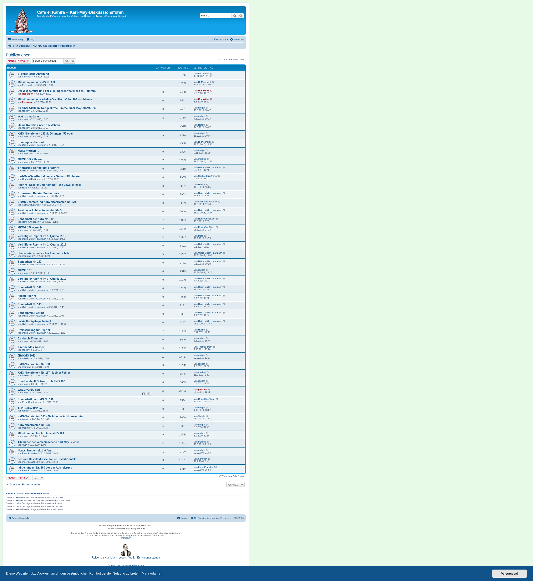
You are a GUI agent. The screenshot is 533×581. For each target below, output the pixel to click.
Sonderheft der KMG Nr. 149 (36, 219)
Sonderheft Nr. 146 (29, 287)
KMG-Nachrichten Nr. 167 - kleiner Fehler (44, 372)
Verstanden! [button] (509, 573)
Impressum (126, 538)
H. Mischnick (204, 82)
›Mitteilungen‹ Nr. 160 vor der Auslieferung (45, 467)
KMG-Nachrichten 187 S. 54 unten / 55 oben (45, 133)
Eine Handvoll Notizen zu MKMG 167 (41, 381)
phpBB (114, 525)
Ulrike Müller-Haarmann (34, 145)
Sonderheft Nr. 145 (29, 304)
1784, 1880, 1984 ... (30, 407)
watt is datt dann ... (30, 116)
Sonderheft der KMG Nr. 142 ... (37, 399)
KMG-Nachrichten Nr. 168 (34, 364)
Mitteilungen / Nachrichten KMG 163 (41, 433)
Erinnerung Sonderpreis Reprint (38, 167)
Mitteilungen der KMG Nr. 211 (36, 82)
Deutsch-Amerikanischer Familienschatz (44, 253)
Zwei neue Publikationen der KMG (40, 210)
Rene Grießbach (30, 222)
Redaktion (27, 93)
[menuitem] (30, 39)
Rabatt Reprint (27, 295)
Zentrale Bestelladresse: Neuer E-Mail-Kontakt (47, 459)
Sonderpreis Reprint (31, 142)
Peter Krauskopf (30, 453)
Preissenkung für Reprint (34, 330)
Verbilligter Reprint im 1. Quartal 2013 (42, 244)
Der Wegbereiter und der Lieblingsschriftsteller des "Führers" (57, 90)
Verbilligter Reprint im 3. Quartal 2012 (42, 278)
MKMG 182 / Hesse (30, 159)
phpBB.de (140, 528)
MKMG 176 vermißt (30, 227)
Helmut (201, 124)
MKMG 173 (24, 270)
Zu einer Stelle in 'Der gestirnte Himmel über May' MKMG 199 (57, 108)
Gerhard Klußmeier (31, 179)
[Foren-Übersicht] (22, 20)
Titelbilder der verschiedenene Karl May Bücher (48, 442)
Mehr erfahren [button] (152, 573)
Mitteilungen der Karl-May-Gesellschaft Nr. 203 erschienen (55, 99)
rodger (25, 111)
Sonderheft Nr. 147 (29, 261)
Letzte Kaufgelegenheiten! (34, 321)
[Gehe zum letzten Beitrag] (211, 73)
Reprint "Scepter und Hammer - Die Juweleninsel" (50, 184)
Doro (200, 235)
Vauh (24, 445)
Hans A (25, 187)
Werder (26, 419)
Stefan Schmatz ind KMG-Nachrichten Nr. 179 (47, 201)
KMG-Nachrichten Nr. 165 (34, 424)
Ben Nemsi (203, 73)
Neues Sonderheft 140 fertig (35, 450)
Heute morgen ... (28, 150)
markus (202, 159)
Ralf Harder (28, 85)
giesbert (202, 389)
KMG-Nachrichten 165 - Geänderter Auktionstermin (50, 416)
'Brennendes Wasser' (31, 347)
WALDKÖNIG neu (29, 389)
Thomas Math (205, 346)
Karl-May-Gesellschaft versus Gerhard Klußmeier (49, 176)
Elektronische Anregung (33, 73)
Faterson (26, 76)
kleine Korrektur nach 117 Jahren (39, 125)
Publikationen (18, 55)
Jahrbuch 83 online (30, 338)
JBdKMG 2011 (26, 355)
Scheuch (202, 459)
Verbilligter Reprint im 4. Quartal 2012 (42, 236)
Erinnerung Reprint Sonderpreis (38, 193)
